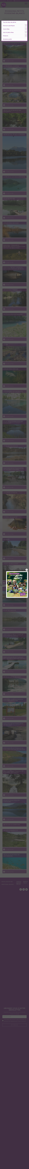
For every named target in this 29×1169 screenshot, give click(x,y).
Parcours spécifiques (9, 25)
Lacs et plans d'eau (8, 32)
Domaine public (7, 39)
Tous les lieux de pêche (9, 22)
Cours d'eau (6, 29)
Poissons (5, 35)
